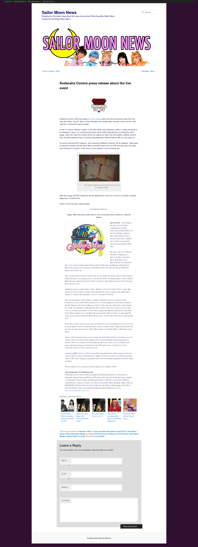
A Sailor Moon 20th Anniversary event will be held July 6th (67, 417)
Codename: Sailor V (85, 431)
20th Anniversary (101, 434)
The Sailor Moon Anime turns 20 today (129, 416)
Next (153, 71)
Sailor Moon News (48, 1)
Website (65, 487)
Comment (65, 500)
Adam (83, 436)
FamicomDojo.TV (19, 1)
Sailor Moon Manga (78, 434)
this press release (95, 119)
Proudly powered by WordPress (99, 538)
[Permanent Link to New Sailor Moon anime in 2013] (99, 411)
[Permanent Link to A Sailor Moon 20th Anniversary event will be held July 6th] (67, 411)
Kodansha (112, 434)
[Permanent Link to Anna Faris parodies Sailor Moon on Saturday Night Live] (114, 411)
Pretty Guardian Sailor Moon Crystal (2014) (110, 431)
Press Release (122, 434)
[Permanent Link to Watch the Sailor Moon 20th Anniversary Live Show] (83, 411)
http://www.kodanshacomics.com (77, 390)
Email (66, 474)
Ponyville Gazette (34, 1)
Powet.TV (8, 1)
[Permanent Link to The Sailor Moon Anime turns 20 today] (130, 411)
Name (66, 461)
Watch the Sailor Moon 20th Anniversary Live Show (82, 417)
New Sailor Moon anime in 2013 (98, 414)
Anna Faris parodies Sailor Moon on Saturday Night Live (114, 417)
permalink (100, 436)
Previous (144, 71)
